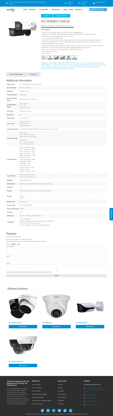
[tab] (16, 74)
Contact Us (78, 9)
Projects (61, 400)
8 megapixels (60, 63)
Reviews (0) (33, 74)
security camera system (75, 67)
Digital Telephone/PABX (40, 394)
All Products (36, 384)
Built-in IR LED (46, 38)
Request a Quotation (62, 16)
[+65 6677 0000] (64, 3)
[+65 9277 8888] (84, 3)
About (65, 9)
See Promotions (111, 214)
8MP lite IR (68, 63)
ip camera (70, 65)
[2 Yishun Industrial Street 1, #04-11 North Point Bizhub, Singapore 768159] (28, 3)
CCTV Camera (37, 388)
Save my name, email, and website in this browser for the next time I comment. (29, 272)
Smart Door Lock (38, 404)
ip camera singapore (79, 65)
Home (25, 9)
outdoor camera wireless (93, 65)
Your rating (9, 244)
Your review (10, 246)
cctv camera (87, 63)
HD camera (63, 65)
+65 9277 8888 (91, 398)
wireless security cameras (67, 68)
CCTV (82, 63)
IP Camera (50, 63)
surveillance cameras (47, 68)
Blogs (71, 9)
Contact (61, 404)
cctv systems (55, 65)
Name (8, 256)
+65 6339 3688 (91, 401)
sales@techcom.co (92, 404)
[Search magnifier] (105, 9)
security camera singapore (60, 67)
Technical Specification (16, 74)
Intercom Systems (38, 397)
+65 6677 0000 (91, 395)
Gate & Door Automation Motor (42, 400)
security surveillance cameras (90, 67)
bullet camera (76, 63)
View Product (23, 326)
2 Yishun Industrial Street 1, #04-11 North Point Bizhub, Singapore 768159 (95, 389)
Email (8, 263)
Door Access (37, 391)
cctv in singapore (96, 63)
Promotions (56, 9)
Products (32, 9)
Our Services (43, 9)
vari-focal (56, 68)
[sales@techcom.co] (99, 3)
